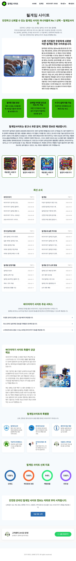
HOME (34, 4)
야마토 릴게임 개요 (9, 245)
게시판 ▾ (63, 4)
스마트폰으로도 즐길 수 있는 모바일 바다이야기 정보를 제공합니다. (24, 330)
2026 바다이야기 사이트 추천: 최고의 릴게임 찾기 (18, 219)
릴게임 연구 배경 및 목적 (49, 271)
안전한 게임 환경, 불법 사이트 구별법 (52, 219)
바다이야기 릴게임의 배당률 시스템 (52, 249)
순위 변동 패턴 (46, 288)
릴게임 (41, 4)
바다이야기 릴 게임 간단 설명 (12, 202)
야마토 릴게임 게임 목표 (11, 249)
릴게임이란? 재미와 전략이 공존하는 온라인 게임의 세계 (58, 211)
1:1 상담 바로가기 (63, 534)
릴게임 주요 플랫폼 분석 (49, 283)
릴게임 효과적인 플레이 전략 (12, 279)
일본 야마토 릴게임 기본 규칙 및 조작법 (15, 241)
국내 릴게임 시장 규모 (48, 279)
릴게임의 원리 (8, 271)
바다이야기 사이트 (52, 4)
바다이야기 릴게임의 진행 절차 (51, 253)
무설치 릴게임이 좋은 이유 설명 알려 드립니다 (55, 202)
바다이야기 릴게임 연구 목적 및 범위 (52, 241)
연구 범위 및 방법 (47, 275)
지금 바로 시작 (38, 514)
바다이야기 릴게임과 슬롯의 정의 (51, 237)
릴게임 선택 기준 (9, 275)
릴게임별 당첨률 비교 (10, 288)
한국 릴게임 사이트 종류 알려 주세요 (14, 237)
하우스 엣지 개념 (9, 283)
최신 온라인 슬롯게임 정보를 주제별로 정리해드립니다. (20, 324)
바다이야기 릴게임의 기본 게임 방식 (52, 245)
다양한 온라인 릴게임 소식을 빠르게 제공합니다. (18, 318)
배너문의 (71, 4)
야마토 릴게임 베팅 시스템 (11, 253)
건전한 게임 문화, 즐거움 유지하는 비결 (53, 215)
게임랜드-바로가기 (10, 173)
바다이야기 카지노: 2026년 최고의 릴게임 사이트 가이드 (20, 215)
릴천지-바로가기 (29, 172)
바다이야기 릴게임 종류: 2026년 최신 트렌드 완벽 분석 (19, 211)
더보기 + (32, 197)
